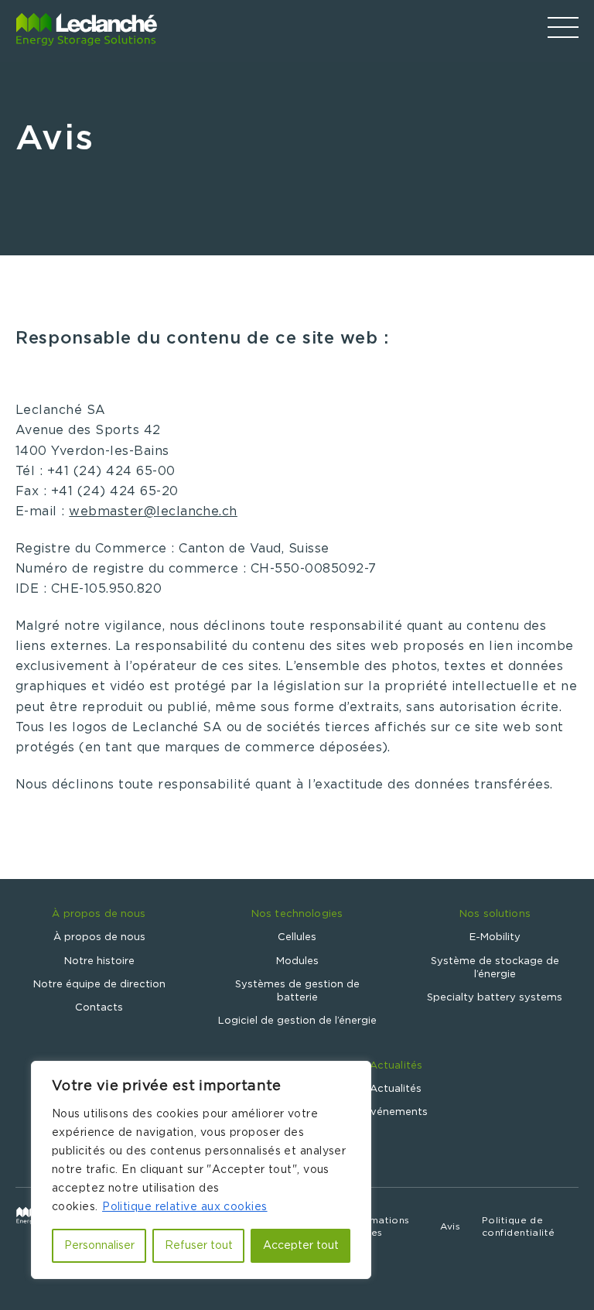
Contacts (99, 1008)
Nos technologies (297, 914)
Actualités (396, 1066)
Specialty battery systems (494, 998)
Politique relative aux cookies (185, 1207)
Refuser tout (199, 1245)
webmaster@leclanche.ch (153, 511)
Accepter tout (301, 1245)
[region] (201, 1170)
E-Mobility (495, 937)
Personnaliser (99, 1245)
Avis (450, 1226)
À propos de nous (98, 914)
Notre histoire (99, 961)
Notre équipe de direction (99, 985)
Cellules (297, 937)
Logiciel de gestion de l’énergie (297, 1021)
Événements (396, 1112)
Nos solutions (495, 914)
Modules (297, 961)
